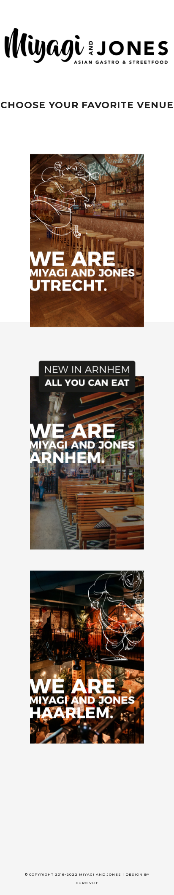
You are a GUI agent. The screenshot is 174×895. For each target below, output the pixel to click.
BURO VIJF (87, 883)
